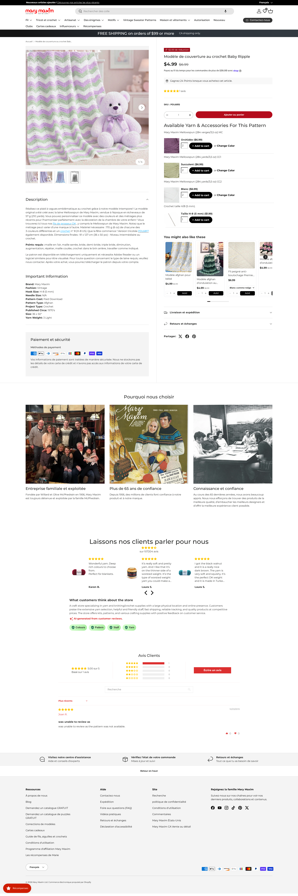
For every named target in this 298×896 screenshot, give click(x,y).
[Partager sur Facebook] (187, 336)
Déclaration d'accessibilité (116, 826)
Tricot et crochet (46, 20)
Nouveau (219, 20)
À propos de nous (36, 795)
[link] (178, 257)
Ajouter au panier (234, 114)
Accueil (29, 41)
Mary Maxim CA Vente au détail (171, 826)
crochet (65, 231)
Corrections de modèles (40, 824)
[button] (225, 11)
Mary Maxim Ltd (40, 882)
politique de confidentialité (169, 801)
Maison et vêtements (173, 20)
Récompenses (92, 26)
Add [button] (184, 293)
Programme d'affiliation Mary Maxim (48, 848)
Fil (27, 20)
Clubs (29, 26)
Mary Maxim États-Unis (166, 820)
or (224, 145)
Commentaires (161, 814)
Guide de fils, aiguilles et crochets (46, 836)
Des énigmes (92, 20)
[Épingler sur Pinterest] (194, 336)
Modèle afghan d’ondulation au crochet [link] (206, 281)
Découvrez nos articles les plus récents (78, 2)
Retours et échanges (113, 820)
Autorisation (202, 20)
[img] (149, 548)
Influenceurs (68, 26)
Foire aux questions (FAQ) (116, 808)
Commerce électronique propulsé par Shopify (69, 882)
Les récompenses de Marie (42, 855)
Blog (28, 801)
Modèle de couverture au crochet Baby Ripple (54, 41)
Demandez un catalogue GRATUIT (47, 808)
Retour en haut (149, 771)
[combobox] (154, 11)
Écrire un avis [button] (212, 670)
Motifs (112, 20)
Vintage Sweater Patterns (139, 20)
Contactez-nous (110, 795)
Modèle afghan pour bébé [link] (178, 277)
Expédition (107, 801)
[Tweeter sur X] (180, 336)
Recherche (159, 795)
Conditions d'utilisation (40, 842)
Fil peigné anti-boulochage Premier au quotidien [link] (241, 273)
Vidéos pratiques (110, 814)
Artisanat (70, 20)
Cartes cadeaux (46, 26)
